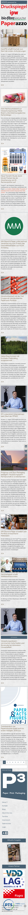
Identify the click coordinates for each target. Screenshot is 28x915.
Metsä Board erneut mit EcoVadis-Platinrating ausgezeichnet (10, 358)
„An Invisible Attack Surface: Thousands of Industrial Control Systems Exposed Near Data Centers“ (14, 190)
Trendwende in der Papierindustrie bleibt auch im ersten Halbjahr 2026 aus (12, 728)
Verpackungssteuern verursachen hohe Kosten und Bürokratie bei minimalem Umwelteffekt (12, 644)
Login (4, 827)
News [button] (4, 802)
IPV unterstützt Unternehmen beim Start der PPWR (12, 415)
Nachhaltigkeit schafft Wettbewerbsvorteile (9, 575)
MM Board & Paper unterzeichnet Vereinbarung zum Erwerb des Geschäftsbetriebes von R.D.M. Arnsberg (14, 244)
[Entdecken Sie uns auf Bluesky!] (26, 451)
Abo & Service (7, 813)
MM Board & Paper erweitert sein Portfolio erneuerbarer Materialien (14, 533)
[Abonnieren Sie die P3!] (26, 460)
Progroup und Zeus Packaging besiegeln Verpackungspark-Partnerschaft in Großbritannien (13, 474)
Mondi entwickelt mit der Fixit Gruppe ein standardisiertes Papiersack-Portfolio (12, 298)
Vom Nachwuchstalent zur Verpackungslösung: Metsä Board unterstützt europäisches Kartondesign (13, 112)
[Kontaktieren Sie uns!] (26, 464)
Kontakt (5, 806)
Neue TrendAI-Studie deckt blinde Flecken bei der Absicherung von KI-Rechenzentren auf (11, 179)
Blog (3, 809)
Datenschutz (6, 823)
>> (2, 85)
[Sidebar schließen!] (26, 468)
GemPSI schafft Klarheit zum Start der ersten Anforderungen (13, 50)
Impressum (6, 820)
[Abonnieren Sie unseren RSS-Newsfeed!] (26, 455)
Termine (5, 816)
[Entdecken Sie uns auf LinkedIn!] (26, 446)
